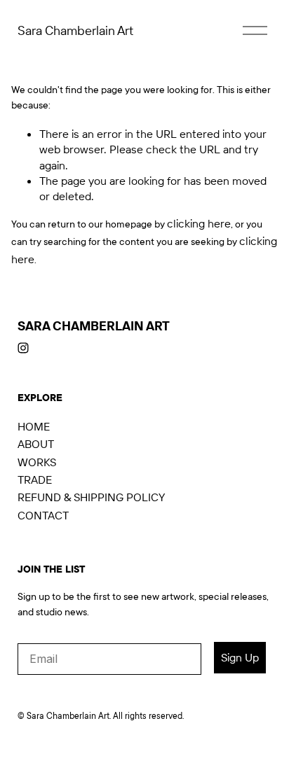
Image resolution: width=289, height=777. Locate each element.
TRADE (35, 479)
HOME (34, 426)
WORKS (37, 462)
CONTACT (43, 515)
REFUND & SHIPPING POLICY (91, 497)
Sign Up (240, 657)
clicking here (199, 223)
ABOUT (36, 444)
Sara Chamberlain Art (75, 30)
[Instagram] (23, 348)
